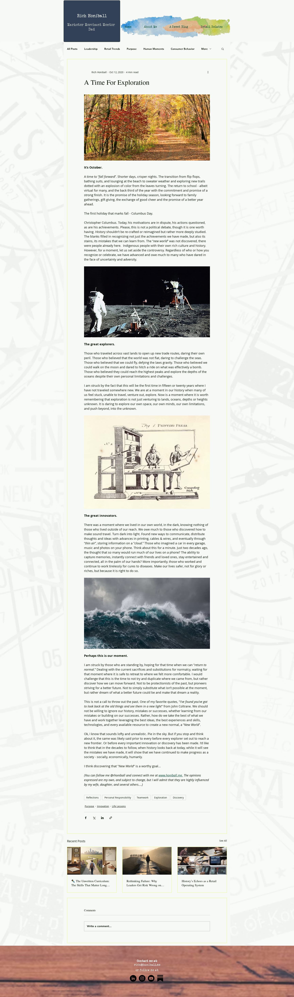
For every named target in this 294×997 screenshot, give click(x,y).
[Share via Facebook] (85, 817)
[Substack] (160, 978)
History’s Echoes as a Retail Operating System (199, 883)
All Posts (72, 48)
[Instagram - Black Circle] (142, 978)
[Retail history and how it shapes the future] (202, 861)
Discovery (178, 797)
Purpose (132, 48)
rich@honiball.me (147, 964)
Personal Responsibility (117, 797)
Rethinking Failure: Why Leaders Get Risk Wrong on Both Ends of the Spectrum (144, 883)
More (204, 48)
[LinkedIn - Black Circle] (133, 978)
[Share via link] (110, 817)
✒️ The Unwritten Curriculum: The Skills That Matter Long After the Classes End (90, 883)
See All (223, 840)
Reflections (92, 797)
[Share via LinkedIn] (102, 817)
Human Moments (153, 48)
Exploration (160, 797)
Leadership (90, 48)
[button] (222, 48)
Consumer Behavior (182, 48)
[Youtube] (151, 978)
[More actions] (208, 72)
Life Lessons (119, 806)
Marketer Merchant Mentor (91, 24)
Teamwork (142, 797)
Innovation (103, 806)
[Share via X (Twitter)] (94, 817)
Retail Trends (112, 48)
